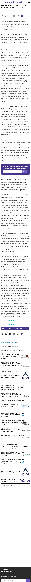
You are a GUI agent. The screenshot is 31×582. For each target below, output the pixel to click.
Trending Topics (7, 346)
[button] (2, 16)
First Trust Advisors (23, 10)
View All (17, 346)
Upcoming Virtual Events (11, 350)
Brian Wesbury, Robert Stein (10, 10)
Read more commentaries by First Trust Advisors (15, 328)
